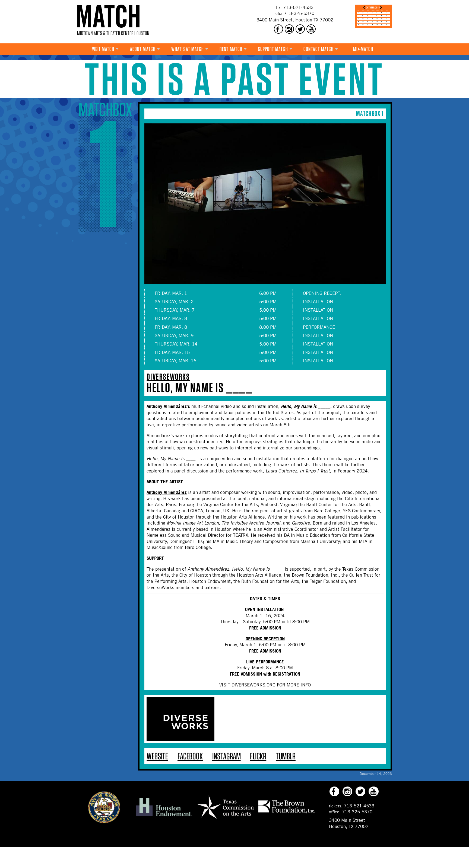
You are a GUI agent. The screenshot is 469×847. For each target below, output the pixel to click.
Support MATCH (273, 49)
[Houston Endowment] (164, 816)
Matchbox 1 (370, 113)
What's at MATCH (187, 49)
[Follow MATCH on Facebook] (278, 29)
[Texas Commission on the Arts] (225, 819)
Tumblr (286, 756)
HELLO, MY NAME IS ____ (199, 387)
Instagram (226, 756)
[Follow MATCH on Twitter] (300, 29)
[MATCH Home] (108, 16)
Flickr (258, 756)
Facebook (190, 756)
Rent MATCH (231, 49)
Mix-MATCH (363, 49)
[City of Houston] (104, 821)
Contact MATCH (318, 49)
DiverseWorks (168, 376)
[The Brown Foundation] (286, 813)
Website (157, 756)
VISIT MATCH (103, 49)
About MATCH (143, 49)
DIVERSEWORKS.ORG (253, 685)
